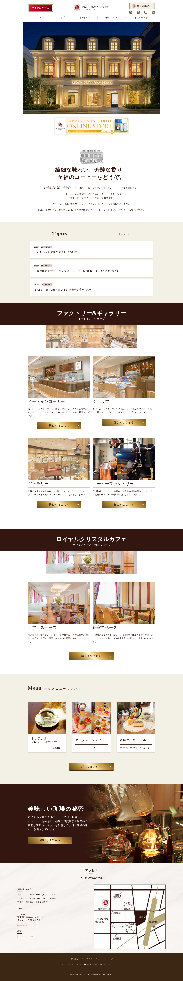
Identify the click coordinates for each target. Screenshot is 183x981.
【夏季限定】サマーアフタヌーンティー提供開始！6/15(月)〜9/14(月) (76, 271)
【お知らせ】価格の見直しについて (56, 252)
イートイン (84, 17)
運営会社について (77, 959)
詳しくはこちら (59, 425)
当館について (111, 17)
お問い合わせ (141, 17)
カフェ (38, 17)
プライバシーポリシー (93, 959)
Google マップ (22, 925)
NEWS (47, 247)
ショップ (60, 17)
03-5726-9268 (93, 878)
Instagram (22, 936)
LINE (32, 936)
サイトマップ (107, 959)
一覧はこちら (122, 234)
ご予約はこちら (40, 8)
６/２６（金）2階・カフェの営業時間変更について (65, 289)
